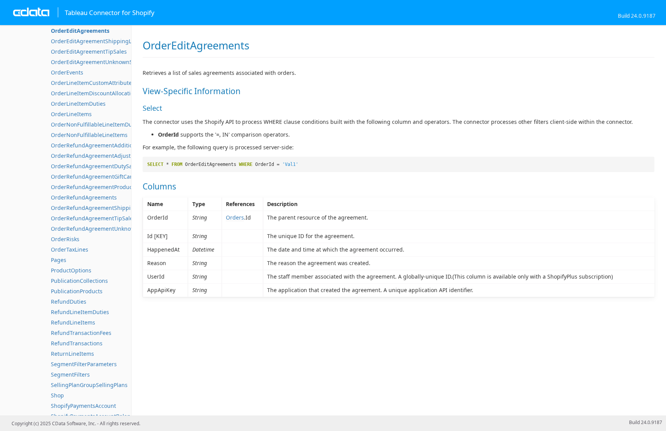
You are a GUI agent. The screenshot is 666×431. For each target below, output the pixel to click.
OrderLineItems (71, 114)
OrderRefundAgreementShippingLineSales (106, 207)
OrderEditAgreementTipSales (89, 51)
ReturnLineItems (72, 353)
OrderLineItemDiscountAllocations (95, 93)
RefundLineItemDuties (80, 312)
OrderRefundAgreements (84, 197)
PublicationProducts (77, 291)
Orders (235, 217)
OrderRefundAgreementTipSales (93, 218)
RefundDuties (68, 301)
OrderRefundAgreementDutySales (95, 166)
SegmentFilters (70, 374)
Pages (58, 260)
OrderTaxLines (69, 249)
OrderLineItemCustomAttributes (93, 82)
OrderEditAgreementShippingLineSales (102, 41)
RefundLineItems (73, 322)
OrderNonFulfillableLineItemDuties (96, 124)
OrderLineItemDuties (78, 103)
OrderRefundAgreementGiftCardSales (100, 176)
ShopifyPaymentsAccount (83, 405)
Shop (57, 395)
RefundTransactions (77, 343)
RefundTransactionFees (81, 332)
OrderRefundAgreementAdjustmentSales (104, 155)
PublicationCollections (79, 280)
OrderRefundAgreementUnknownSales (101, 228)
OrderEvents (67, 72)
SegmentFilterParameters (84, 364)
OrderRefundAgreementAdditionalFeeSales (107, 145)
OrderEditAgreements (80, 30)
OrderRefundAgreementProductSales (99, 187)
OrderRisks (65, 239)
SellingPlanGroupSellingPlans (89, 385)
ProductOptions (71, 270)
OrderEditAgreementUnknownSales (97, 62)
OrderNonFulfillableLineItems (89, 135)
